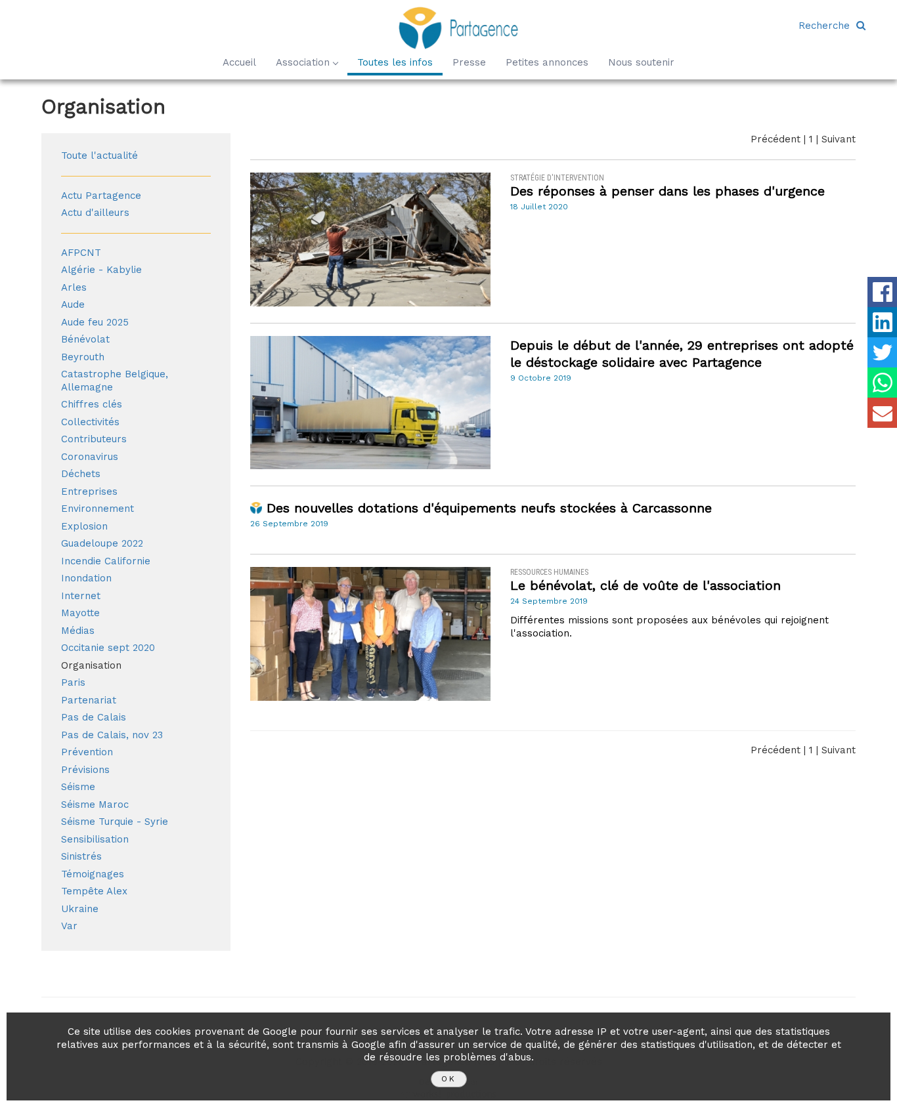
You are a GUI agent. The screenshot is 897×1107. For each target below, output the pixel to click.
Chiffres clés (91, 404)
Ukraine (79, 909)
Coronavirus (89, 457)
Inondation (86, 578)
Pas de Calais (93, 717)
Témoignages (92, 874)
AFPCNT (81, 253)
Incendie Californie (105, 561)
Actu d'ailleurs (95, 213)
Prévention (87, 752)
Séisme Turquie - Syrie (114, 821)
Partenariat (88, 700)
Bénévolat (85, 339)
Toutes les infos (395, 62)
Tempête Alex (94, 891)
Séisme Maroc (95, 804)
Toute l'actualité (99, 155)
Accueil (239, 62)
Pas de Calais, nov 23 (112, 735)
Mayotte (80, 613)
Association (303, 62)
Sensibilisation (95, 839)
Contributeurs (94, 439)
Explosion (84, 526)
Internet (80, 596)
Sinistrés (81, 856)
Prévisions (85, 770)
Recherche (827, 25)
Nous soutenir (641, 62)
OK (448, 1078)
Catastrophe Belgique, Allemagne (114, 380)
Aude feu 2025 (95, 322)
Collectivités (90, 422)
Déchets (80, 474)
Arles (74, 287)
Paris (73, 682)
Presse (469, 62)
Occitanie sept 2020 (108, 648)
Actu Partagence (101, 195)
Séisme (78, 787)
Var (69, 926)
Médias (78, 631)
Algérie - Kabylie (101, 270)
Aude (73, 304)
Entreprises (89, 491)
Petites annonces (547, 62)
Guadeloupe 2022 (102, 543)
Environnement (97, 508)
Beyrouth (82, 357)
